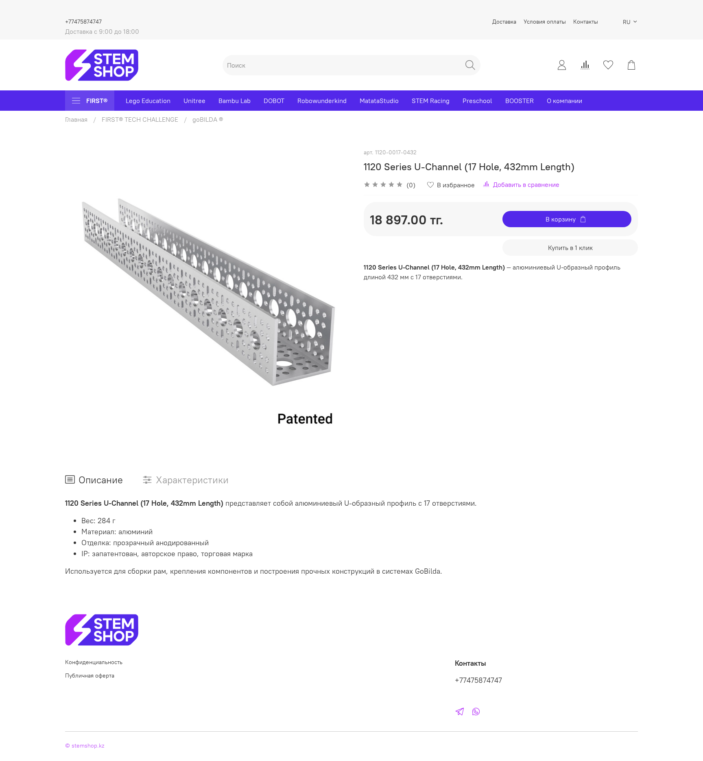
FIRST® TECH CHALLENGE (140, 119)
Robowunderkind (322, 100)
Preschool (477, 100)
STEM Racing (431, 100)
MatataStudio (379, 100)
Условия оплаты (545, 21)
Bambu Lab (234, 100)
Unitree (194, 100)
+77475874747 (83, 21)
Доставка (504, 21)
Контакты (585, 21)
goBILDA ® (207, 119)
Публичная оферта (89, 675)
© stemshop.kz (84, 745)
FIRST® (96, 100)
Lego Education (148, 100)
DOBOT (274, 100)
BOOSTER (519, 100)
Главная (76, 119)
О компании (564, 100)
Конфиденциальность (93, 662)
